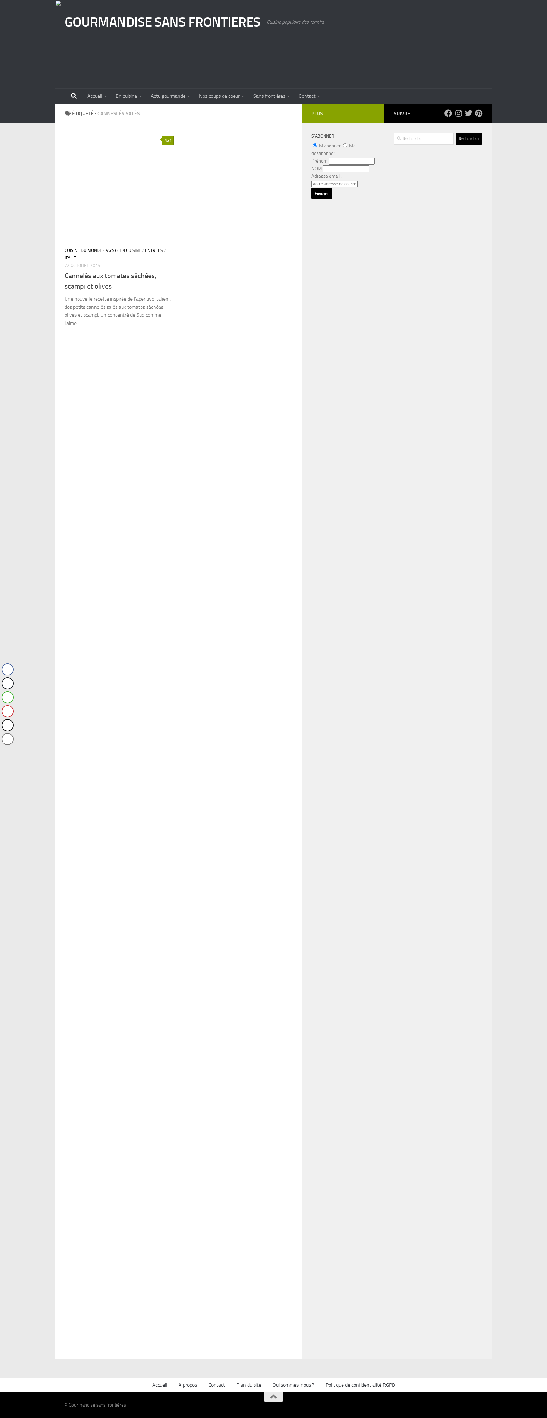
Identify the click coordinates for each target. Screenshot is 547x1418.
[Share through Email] (8, 739)
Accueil (94, 96)
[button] (7, 752)
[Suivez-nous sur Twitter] (468, 113)
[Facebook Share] (8, 669)
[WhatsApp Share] (8, 697)
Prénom (319, 161)
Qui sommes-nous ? (293, 1385)
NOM (316, 168)
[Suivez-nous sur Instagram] (458, 113)
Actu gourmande (168, 96)
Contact (307, 96)
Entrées (154, 250)
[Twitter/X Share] (8, 683)
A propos (188, 1385)
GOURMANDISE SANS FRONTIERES (163, 22)
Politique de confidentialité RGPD (360, 1385)
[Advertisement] (438, 334)
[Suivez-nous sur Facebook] (448, 113)
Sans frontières (269, 96)
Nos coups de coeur (219, 96)
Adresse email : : (327, 176)
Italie (70, 258)
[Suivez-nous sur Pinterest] (478, 113)
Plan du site (248, 1385)
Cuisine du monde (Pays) (90, 250)
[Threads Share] (8, 725)
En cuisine (126, 96)
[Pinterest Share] (8, 711)
